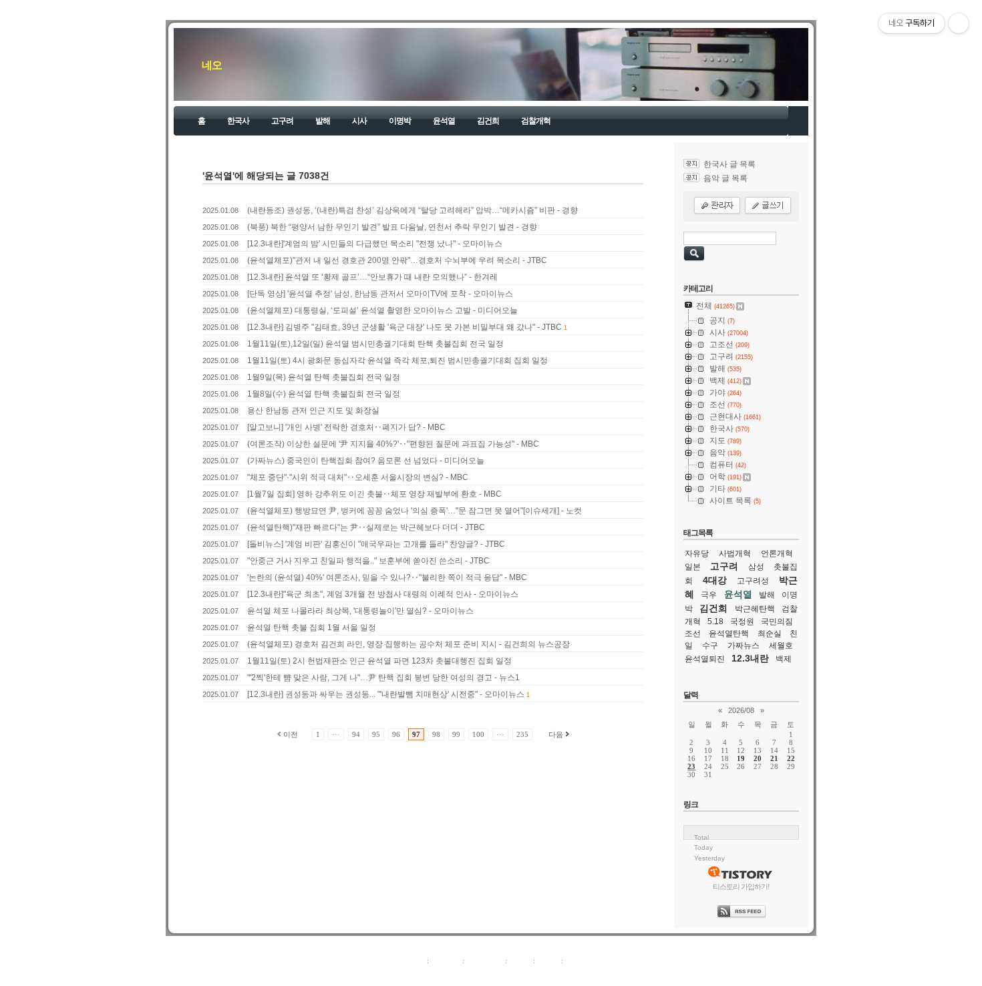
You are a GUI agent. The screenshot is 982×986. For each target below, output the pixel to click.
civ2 (413, 975)
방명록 (520, 961)
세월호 (781, 645)
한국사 (238, 121)
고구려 (282, 121)
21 (774, 758)
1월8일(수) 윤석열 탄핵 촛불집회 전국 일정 (323, 394)
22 (791, 758)
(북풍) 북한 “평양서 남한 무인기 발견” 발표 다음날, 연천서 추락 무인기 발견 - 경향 (392, 227)
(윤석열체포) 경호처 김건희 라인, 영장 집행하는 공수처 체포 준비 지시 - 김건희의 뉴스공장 (408, 644)
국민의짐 (777, 621)
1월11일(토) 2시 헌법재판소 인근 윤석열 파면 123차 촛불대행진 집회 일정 (379, 661)
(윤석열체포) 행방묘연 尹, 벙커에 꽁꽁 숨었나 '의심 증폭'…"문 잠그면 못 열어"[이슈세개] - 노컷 (414, 510)
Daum (497, 975)
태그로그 (445, 961)
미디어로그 (484, 961)
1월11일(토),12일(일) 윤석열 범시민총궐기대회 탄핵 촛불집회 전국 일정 (375, 343)
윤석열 (444, 121)
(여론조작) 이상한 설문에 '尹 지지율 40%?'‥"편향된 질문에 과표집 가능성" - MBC (393, 444)
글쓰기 (576, 961)
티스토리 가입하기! (741, 887)
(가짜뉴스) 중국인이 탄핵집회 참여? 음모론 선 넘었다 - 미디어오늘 (365, 460)
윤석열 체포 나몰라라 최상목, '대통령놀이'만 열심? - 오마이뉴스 (360, 610)
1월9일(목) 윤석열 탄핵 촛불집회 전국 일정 (323, 377)
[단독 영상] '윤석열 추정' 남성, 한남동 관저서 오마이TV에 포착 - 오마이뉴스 (380, 293)
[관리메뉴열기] (959, 23)
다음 (555, 734)
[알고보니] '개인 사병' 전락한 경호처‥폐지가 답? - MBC (346, 427)
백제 (784, 659)
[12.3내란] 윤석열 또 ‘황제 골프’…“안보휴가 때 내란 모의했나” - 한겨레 (372, 277)
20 (758, 758)
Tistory (565, 975)
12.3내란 (750, 658)
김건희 (488, 121)
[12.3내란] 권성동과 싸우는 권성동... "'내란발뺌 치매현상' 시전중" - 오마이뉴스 (385, 694)
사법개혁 (735, 553)
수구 (710, 645)
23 (691, 766)
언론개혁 (777, 553)
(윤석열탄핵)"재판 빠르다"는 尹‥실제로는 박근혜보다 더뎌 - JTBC (366, 527)
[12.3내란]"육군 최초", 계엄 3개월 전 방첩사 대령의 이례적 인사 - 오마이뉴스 (382, 594)
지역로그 (410, 961)
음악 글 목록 (725, 178)
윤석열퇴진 (705, 659)
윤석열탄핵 (729, 633)
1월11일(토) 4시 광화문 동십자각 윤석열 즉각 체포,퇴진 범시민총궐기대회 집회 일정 (397, 360)
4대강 (715, 580)
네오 (212, 65)
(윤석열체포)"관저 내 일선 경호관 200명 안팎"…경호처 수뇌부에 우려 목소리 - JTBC (397, 260)
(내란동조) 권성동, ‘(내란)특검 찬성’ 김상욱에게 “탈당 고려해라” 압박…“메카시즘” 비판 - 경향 (412, 210)
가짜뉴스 (743, 645)
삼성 (756, 566)
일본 (693, 566)
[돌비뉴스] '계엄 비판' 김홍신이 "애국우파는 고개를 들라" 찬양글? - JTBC (376, 544)
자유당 (697, 553)
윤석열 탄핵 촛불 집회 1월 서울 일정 (311, 627)
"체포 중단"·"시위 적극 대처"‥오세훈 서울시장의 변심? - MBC (357, 477)
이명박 (400, 121)
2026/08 (741, 710)
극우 (709, 594)
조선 (693, 633)
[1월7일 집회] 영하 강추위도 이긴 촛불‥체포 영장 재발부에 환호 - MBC (374, 494)
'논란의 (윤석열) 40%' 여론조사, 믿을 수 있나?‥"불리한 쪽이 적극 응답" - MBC (387, 577)
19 (741, 758)
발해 (322, 121)
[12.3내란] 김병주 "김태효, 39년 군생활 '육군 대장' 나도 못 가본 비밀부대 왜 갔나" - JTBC (404, 327)
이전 (290, 734)
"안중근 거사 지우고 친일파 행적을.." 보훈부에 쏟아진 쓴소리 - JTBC (368, 560)
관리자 (548, 961)
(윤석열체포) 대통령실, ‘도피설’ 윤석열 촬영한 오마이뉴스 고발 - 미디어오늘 (382, 310)
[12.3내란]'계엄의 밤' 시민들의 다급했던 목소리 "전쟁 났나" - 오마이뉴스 (374, 243)
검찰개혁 (535, 121)
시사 (359, 121)
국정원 (742, 621)
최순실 (770, 633)
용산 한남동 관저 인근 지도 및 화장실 (313, 410)
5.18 (715, 621)
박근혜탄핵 (755, 608)
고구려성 (753, 580)
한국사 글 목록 (729, 164)
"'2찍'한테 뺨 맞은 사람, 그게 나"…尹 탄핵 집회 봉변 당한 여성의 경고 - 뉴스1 (383, 677)
